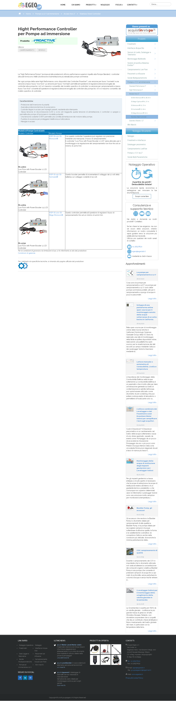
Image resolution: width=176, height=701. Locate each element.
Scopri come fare (142, 196)
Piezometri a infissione (136, 74)
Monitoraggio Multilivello (137, 59)
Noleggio (131, 136)
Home (28, 14)
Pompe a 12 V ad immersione (47, 14)
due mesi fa (61, 685)
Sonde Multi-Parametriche (137, 157)
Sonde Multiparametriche (137, 78)
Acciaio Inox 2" (69, 14)
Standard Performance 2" (137, 86)
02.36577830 (137, 247)
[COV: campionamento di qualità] (130, 551)
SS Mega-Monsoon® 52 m (139, 113)
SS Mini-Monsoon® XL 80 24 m (141, 98)
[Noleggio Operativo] (142, 173)
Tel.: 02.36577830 (134, 661)
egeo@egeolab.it (138, 251)
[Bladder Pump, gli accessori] (130, 508)
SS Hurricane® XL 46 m (138, 109)
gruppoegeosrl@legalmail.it (141, 670)
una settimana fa (63, 658)
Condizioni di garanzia (26, 253)
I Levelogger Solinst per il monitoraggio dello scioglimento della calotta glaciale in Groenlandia (147, 595)
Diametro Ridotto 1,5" (136, 121)
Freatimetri (132, 44)
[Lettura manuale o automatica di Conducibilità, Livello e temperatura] (130, 361)
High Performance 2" (136, 90)
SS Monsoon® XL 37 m (138, 105)
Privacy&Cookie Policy (134, 678)
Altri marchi (39, 665)
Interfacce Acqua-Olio (136, 48)
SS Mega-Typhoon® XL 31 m (140, 101)
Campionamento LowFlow (137, 149)
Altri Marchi (132, 125)
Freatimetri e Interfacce (137, 140)
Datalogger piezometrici (137, 144)
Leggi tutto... (152, 299)
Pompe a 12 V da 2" (135, 153)
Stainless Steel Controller (138, 117)
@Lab (59, 645)
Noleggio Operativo (26, 645)
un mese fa (61, 667)
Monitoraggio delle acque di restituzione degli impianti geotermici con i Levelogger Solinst (146, 465)
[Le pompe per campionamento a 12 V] (130, 273)
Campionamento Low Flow (138, 69)
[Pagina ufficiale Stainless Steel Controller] (23, 266)
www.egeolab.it (137, 674)
